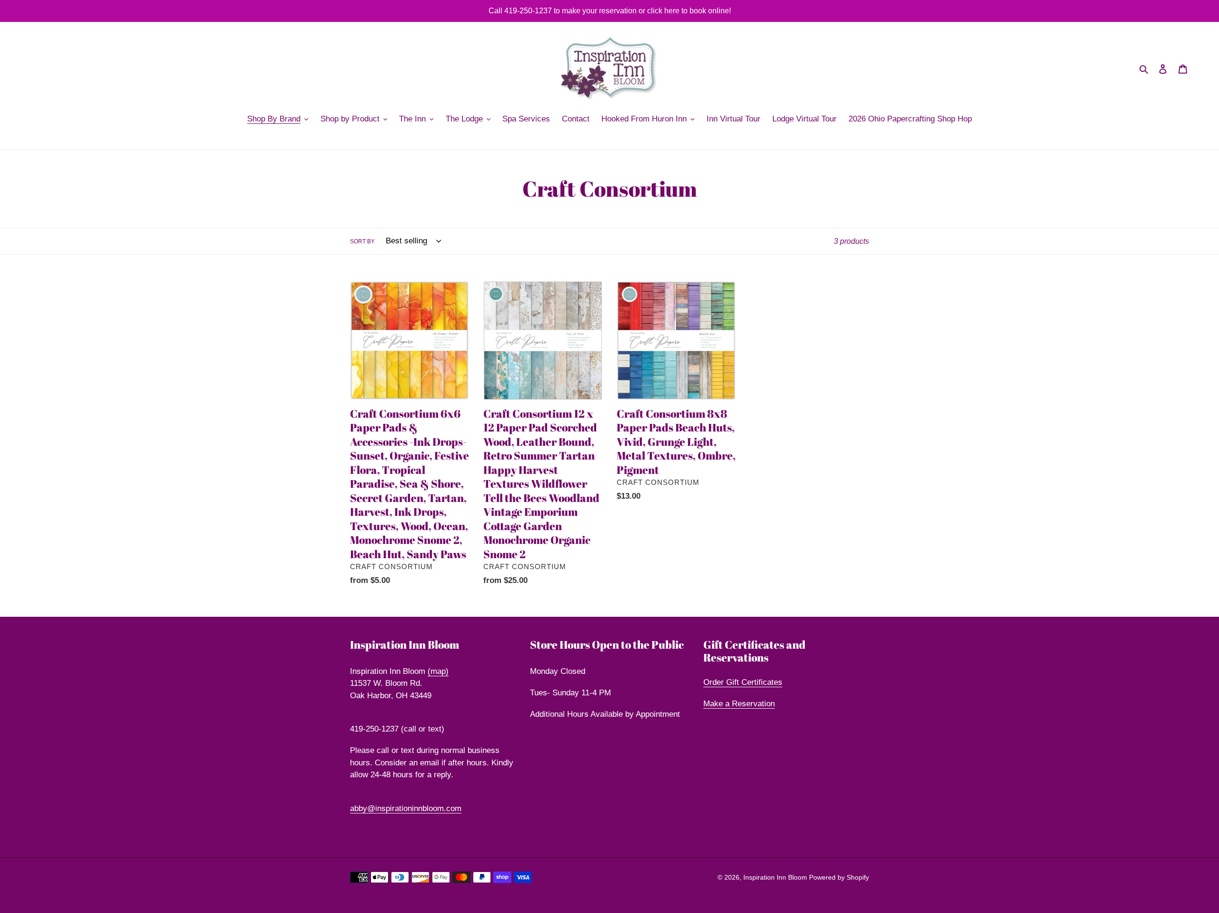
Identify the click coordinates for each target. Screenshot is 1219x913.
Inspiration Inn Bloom (776, 877)
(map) (438, 671)
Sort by (362, 241)
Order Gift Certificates (742, 682)
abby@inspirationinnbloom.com (405, 808)
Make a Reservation (739, 703)
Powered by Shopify (839, 877)
